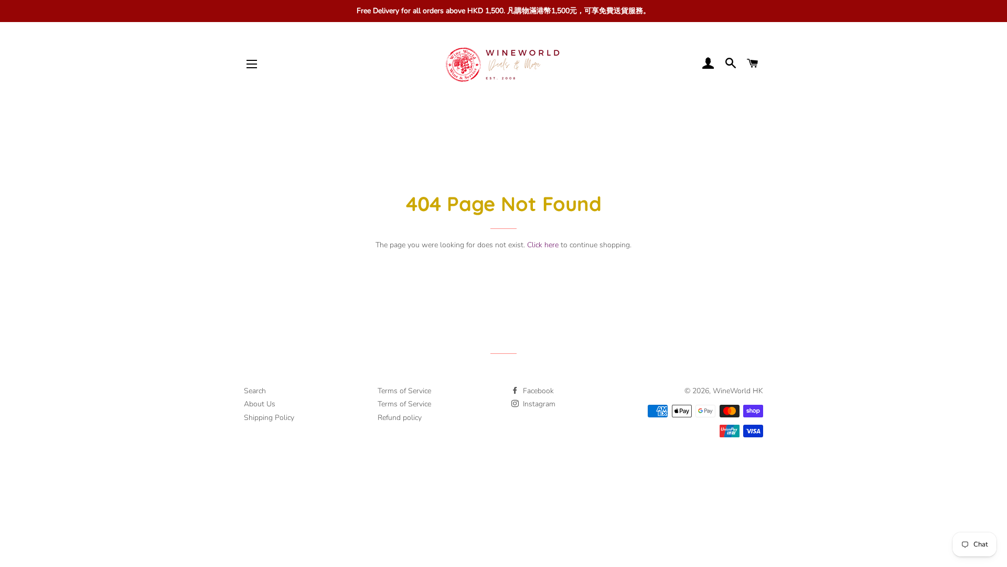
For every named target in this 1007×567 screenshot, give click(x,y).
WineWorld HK (738, 391)
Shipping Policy (269, 418)
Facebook (537, 391)
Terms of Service (404, 391)
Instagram (538, 404)
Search (255, 391)
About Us (259, 404)
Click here (543, 245)
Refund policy (400, 418)
